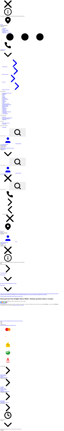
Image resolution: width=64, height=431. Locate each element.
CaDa (44, 293)
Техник (19, 293)
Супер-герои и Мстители (32, 294)
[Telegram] (3, 302)
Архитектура (19, 294)
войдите (22, 305)
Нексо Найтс (2, 285)
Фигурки (7, 283)
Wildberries (26, 16)
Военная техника (11, 294)
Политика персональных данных (6, 325)
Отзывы (1, 387)
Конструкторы (2, 274)
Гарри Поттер (25, 293)
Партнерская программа (4, 402)
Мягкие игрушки (3, 283)
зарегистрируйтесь (16, 305)
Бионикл (21, 293)
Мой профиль (2, 400)
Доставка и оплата (3, 389)
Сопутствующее (44, 294)
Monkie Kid (23, 294)
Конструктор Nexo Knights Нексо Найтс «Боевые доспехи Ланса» (11, 296)
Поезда (35, 293)
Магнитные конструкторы (4, 293)
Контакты (2, 390)
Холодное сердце (31, 293)
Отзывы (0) (4, 303)
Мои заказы (2, 401)
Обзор (1, 303)
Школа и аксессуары (12, 283)
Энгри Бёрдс (39, 294)
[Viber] (6, 302)
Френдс (14, 293)
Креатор (41, 293)
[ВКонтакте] (1, 302)
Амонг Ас (26, 294)
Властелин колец (5, 294)
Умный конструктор (48, 293)
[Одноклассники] (2, 302)
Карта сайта (14, 325)
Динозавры (38, 293)
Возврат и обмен (3, 388)
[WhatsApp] (5, 302)
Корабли (15, 294)
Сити (17, 293)
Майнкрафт (11, 293)
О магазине (2, 386)
